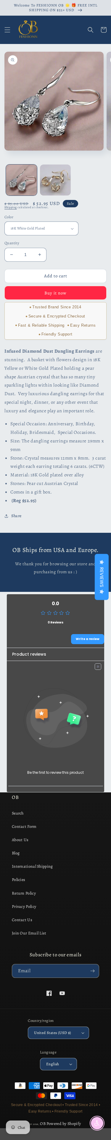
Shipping (10, 207)
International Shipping (32, 866)
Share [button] (16, 516)
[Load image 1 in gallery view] (21, 180)
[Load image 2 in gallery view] (55, 180)
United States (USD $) (52, 1032)
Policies (18, 879)
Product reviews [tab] (29, 654)
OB (43, 1123)
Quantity (11, 242)
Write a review (87, 639)
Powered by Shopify (63, 1123)
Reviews (101, 577)
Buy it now (55, 293)
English (52, 1063)
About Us (20, 840)
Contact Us (22, 920)
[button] (7, 29)
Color (8, 216)
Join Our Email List (29, 933)
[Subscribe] (92, 971)
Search (18, 813)
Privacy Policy (24, 906)
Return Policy (24, 893)
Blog (16, 853)
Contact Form (24, 826)
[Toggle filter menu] (98, 666)
